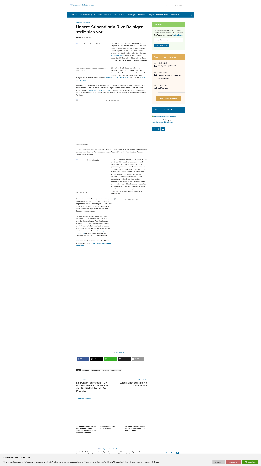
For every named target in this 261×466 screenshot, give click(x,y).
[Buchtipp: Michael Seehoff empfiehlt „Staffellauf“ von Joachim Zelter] (136, 413)
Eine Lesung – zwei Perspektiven (107, 427)
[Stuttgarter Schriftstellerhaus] (110, 449)
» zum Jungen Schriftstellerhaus (162, 122)
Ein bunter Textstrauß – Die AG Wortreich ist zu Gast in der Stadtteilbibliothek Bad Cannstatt (92, 387)
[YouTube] (163, 129)
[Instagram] (158, 129)
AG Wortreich (163, 88)
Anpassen (218, 462)
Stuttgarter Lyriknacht (167, 66)
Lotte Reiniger (85, 370)
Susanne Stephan (117, 55)
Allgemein (86, 22)
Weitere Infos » (178, 35)
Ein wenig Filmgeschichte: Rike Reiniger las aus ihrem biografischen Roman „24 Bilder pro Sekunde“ (86, 429)
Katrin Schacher (120, 352)
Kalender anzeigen (168, 98)
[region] (130, 460)
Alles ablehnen (233, 462)
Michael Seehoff (95, 370)
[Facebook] (154, 129)
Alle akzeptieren (250, 462)
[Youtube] (177, 453)
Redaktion (79, 37)
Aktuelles (79, 22)
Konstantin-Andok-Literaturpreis (116, 78)
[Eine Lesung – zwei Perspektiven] (111, 413)
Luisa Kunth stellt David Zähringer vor (133, 384)
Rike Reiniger (105, 370)
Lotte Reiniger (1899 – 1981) (100, 90)
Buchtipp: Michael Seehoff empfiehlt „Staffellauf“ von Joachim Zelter (135, 428)
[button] (191, 15)
